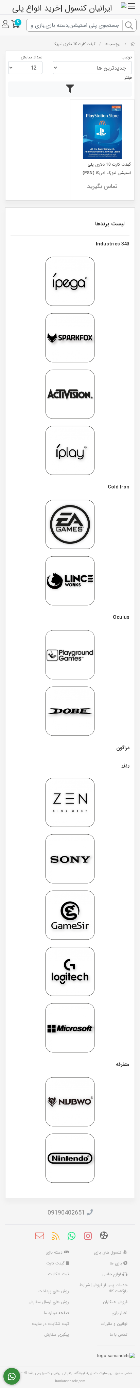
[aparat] (103, 1237)
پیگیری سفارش (56, 1334)
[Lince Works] (70, 581)
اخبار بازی (119, 1313)
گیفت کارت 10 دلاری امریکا (74, 44)
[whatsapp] (71, 1237)
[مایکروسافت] (70, 1028)
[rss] (55, 1237)
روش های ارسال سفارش (49, 1302)
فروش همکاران (115, 1302)
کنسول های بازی (108, 1252)
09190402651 (66, 1213)
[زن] (70, 802)
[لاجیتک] (70, 971)
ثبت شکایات (58, 1274)
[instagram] (87, 1237)
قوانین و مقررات (114, 1323)
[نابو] (70, 1102)
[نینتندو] (70, 1158)
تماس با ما (118, 1334)
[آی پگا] (70, 281)
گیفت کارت (56, 1263)
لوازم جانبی (112, 1274)
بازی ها (116, 1263)
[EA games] (70, 524)
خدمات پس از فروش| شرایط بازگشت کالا (103, 1288)
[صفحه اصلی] (132, 44)
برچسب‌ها (113, 44)
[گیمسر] (70, 915)
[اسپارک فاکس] (70, 338)
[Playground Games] (70, 655)
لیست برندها (109, 224)
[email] (39, 1237)
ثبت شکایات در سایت (50, 1323)
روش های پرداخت (53, 1291)
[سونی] (70, 859)
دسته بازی (55, 1252)
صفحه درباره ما (56, 1313)
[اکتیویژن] (70, 394)
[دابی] (70, 711)
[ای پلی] (70, 450)
